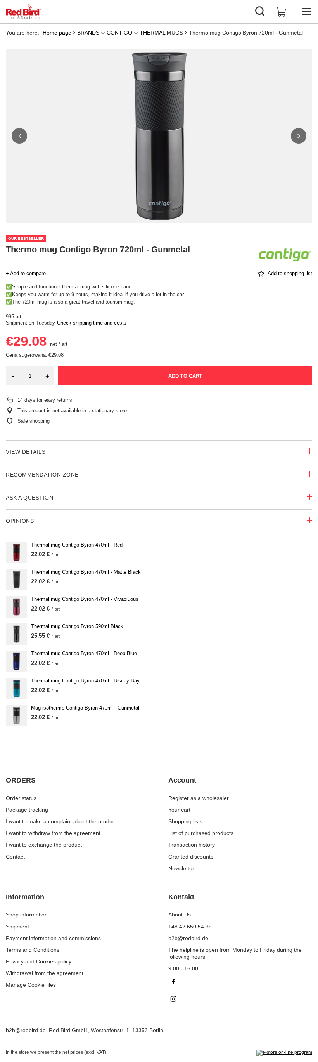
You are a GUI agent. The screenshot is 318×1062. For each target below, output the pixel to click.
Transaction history (191, 845)
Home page (57, 33)
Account (182, 780)
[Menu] (306, 11)
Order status (21, 798)
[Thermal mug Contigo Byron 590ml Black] (16, 634)
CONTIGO (119, 33)
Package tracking (27, 810)
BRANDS (88, 33)
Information (25, 897)
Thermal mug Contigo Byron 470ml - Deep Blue (84, 653)
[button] (19, 136)
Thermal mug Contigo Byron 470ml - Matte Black (86, 572)
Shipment (17, 926)
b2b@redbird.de (26, 1030)
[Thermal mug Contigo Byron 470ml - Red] (16, 552)
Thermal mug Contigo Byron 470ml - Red (77, 545)
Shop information (27, 914)
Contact (15, 857)
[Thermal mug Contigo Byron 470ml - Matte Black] (16, 579)
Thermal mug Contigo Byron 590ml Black (77, 626)
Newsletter (181, 868)
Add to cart (185, 376)
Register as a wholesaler (198, 798)
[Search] (260, 11)
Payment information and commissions (53, 938)
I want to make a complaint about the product (61, 821)
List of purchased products (200, 833)
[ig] (240, 999)
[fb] (240, 982)
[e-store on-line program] (284, 1053)
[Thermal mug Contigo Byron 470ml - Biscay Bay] (16, 688)
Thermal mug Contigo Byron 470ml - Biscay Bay (85, 681)
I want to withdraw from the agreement (53, 833)
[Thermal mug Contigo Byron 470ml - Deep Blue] (16, 661)
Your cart (179, 810)
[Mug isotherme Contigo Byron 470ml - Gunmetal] (16, 715)
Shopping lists (185, 821)
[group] (159, 136)
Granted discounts (190, 857)
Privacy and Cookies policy (38, 961)
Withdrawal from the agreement (44, 973)
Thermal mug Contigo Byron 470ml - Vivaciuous (84, 599)
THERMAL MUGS (161, 33)
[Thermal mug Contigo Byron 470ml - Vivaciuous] (16, 607)
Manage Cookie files (31, 985)
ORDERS (21, 780)
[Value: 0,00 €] (281, 11)
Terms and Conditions (32, 950)
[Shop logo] (23, 11)
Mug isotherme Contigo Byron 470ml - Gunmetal (85, 708)
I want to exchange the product (44, 845)
